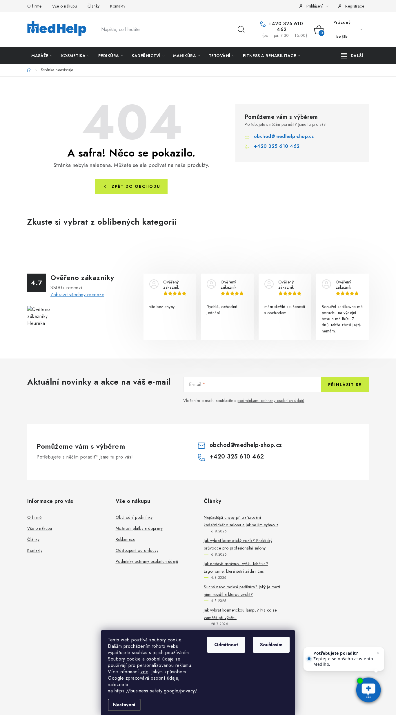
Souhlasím (271, 644)
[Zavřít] (378, 653)
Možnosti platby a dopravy (139, 528)
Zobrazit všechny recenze (77, 294)
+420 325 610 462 (285, 26)
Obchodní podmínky (134, 517)
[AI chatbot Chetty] (368, 690)
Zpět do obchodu (136, 186)
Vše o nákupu (64, 6)
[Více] (352, 55)
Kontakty (117, 6)
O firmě (34, 6)
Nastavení (124, 704)
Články (94, 6)
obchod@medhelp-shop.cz (284, 136)
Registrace (354, 6)
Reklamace (125, 539)
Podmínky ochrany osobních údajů (147, 561)
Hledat (241, 29)
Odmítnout (226, 644)
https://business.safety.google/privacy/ (156, 690)
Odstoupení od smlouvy (137, 550)
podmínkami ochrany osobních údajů (270, 400)
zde (144, 671)
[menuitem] (42, 55)
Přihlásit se (345, 384)
